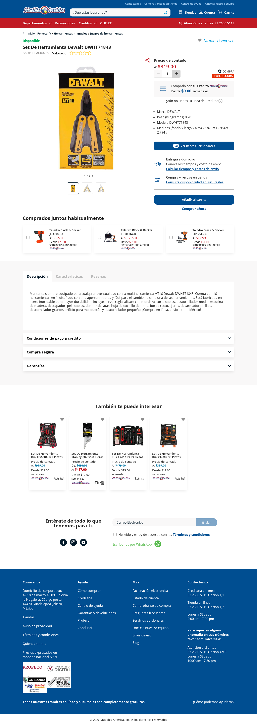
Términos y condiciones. (192, 534)
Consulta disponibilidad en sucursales (194, 182)
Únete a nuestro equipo (219, 3)
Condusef (85, 628)
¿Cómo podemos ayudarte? (213, 702)
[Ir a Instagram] (73, 543)
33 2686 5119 (224, 23)
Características (69, 276)
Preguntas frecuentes (149, 613)
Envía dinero (142, 635)
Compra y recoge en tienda (160, 3)
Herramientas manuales (70, 33)
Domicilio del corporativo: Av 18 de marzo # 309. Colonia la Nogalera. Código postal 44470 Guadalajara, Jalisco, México (45, 599)
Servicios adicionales (148, 620)
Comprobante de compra (152, 605)
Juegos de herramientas (106, 33)
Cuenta (209, 12)
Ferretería (44, 33)
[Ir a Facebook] (63, 543)
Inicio (32, 33)
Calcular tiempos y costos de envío (192, 169)
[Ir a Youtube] (83, 543)
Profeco (84, 620)
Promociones (65, 23)
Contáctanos (133, 3)
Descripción (37, 276)
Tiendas (190, 12)
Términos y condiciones (41, 635)
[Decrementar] (158, 74)
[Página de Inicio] (44, 9)
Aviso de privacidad (37, 626)
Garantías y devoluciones (97, 613)
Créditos (85, 23)
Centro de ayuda (191, 3)
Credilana (85, 598)
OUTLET (106, 23)
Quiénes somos (34, 643)
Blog (136, 642)
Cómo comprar (89, 590)
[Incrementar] (176, 74)
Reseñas (98, 276)
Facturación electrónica (150, 590)
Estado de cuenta (146, 598)
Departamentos (35, 23)
